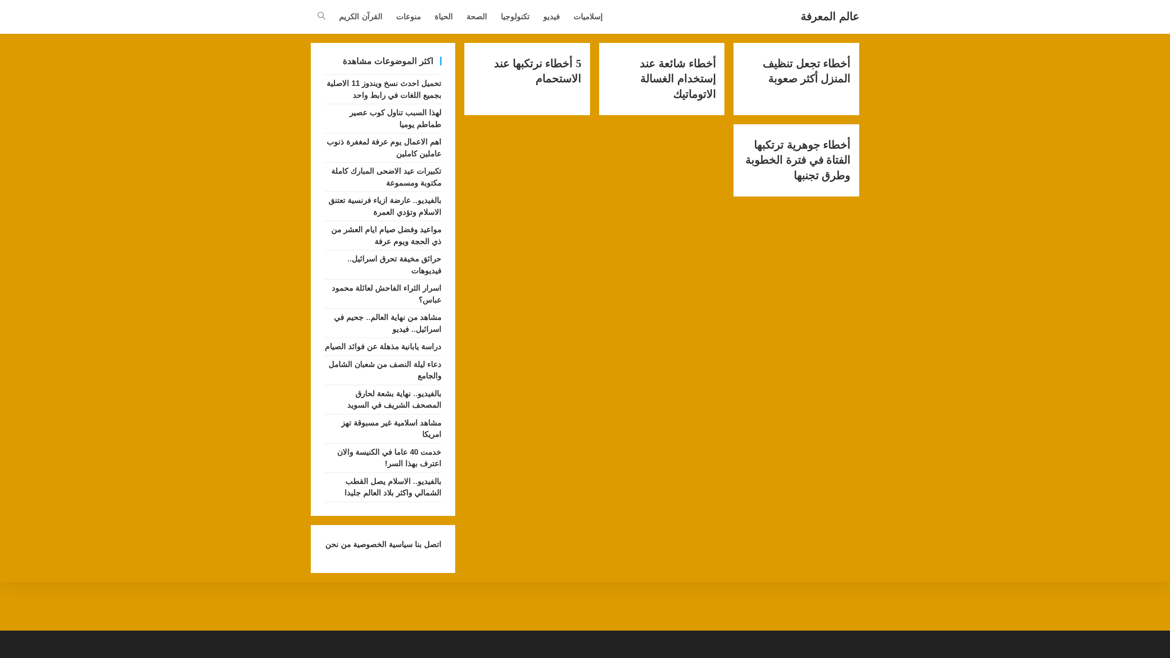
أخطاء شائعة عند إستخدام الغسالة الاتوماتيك (678, 79)
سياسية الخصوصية (382, 544)
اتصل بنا (427, 544)
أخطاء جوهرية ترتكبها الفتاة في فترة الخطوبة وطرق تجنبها (798, 160)
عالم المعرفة (830, 16)
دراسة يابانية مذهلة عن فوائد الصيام (383, 346)
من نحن (338, 544)
